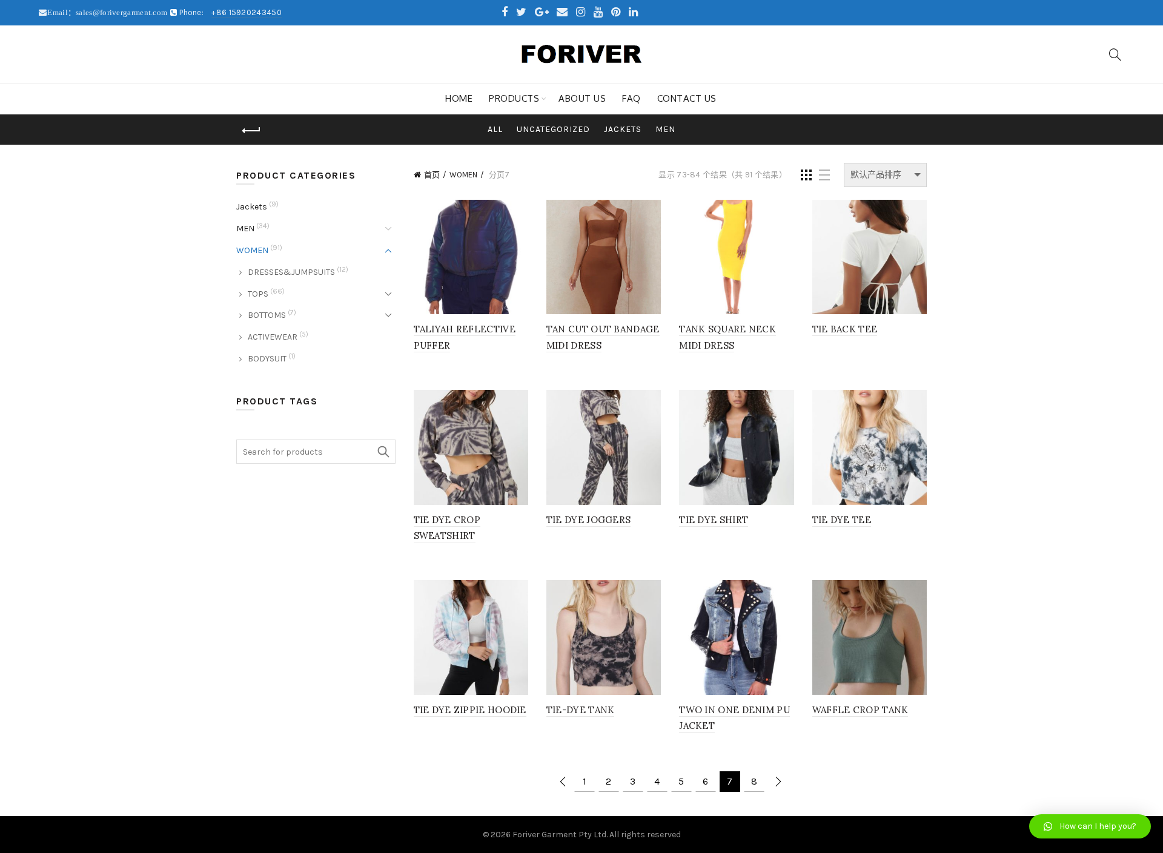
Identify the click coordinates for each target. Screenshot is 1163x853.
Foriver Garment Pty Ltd (559, 834)
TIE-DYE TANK (580, 710)
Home (458, 98)
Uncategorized (553, 129)
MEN (665, 129)
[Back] (251, 131)
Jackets (622, 129)
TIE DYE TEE (841, 519)
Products (514, 98)
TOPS (258, 294)
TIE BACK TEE (845, 329)
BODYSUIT (267, 359)
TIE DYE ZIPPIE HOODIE (470, 710)
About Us (582, 98)
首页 (432, 174)
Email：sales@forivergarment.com (108, 12)
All (495, 129)
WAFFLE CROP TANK (860, 710)
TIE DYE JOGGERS (588, 519)
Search (383, 452)
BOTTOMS (267, 315)
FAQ (631, 98)
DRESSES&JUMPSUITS (291, 272)
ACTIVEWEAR (272, 337)
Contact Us (687, 98)
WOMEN (463, 174)
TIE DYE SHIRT (713, 519)
